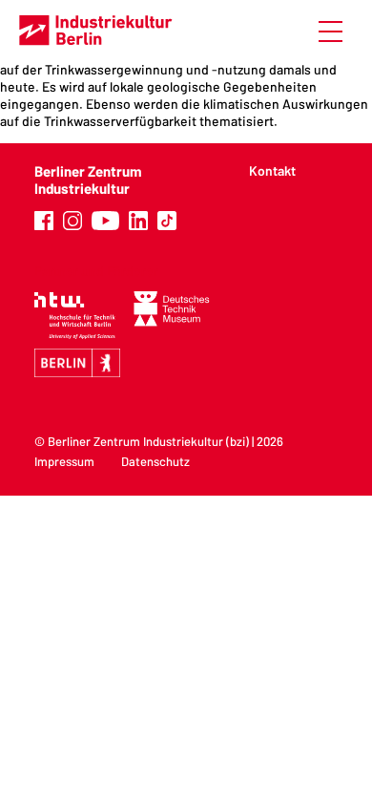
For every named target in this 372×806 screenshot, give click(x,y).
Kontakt (272, 170)
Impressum (64, 461)
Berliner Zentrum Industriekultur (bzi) (148, 441)
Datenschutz (155, 461)
